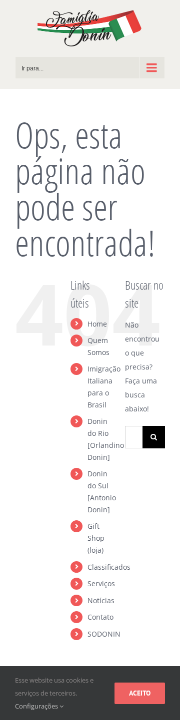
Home (97, 324)
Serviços (101, 583)
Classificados (109, 567)
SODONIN (104, 634)
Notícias (101, 600)
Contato (101, 617)
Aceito (139, 693)
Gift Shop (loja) (96, 538)
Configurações (37, 706)
